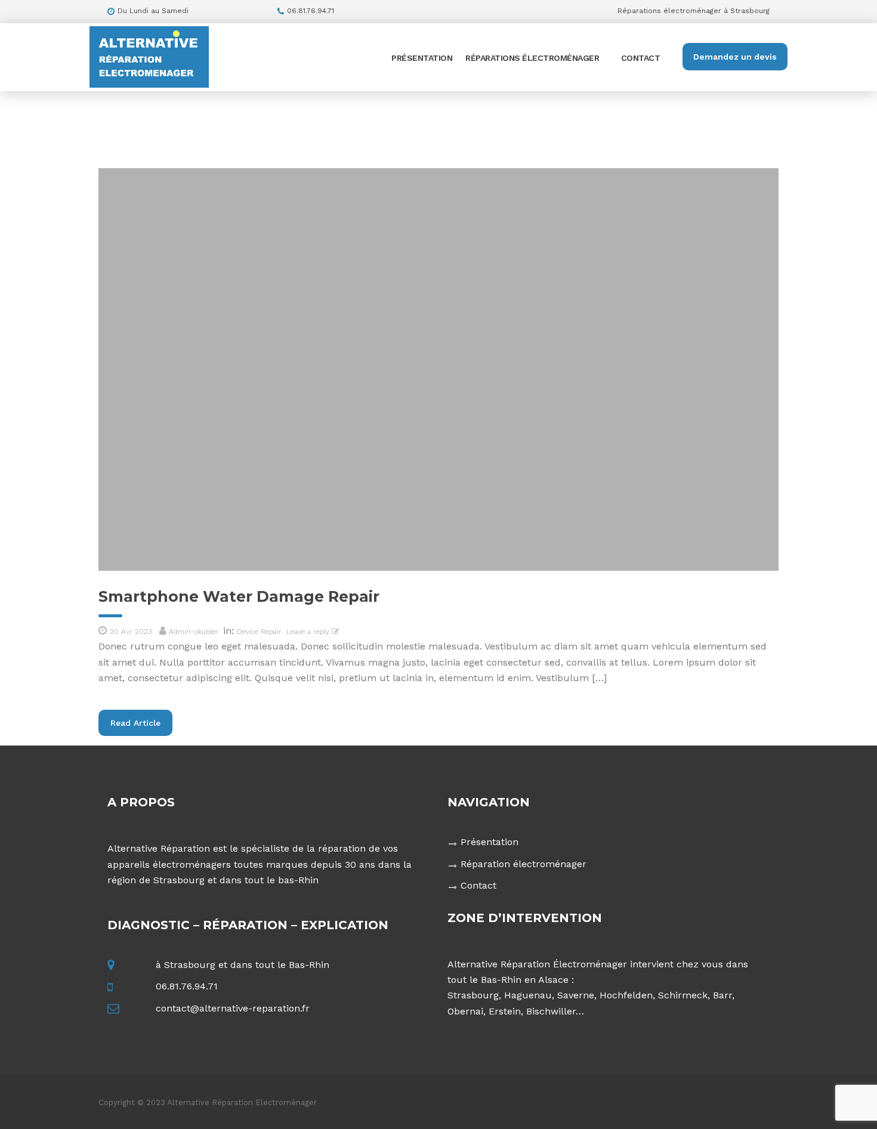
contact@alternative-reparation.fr (233, 1008)
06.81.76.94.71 (187, 986)
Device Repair (259, 631)
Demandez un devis (735, 56)
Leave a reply (309, 631)
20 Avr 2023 (131, 631)
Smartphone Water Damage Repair (238, 596)
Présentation (421, 58)
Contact (640, 58)
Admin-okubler (193, 631)
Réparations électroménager (532, 58)
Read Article (135, 723)
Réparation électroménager (523, 864)
